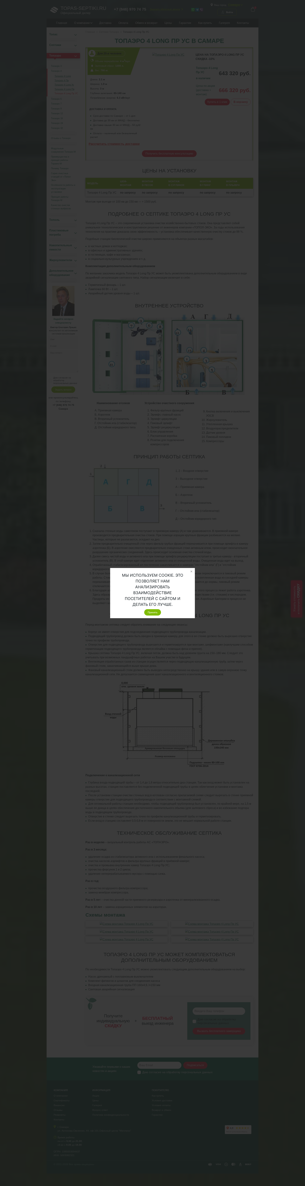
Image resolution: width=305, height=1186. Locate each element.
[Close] (191, 571)
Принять (152, 612)
